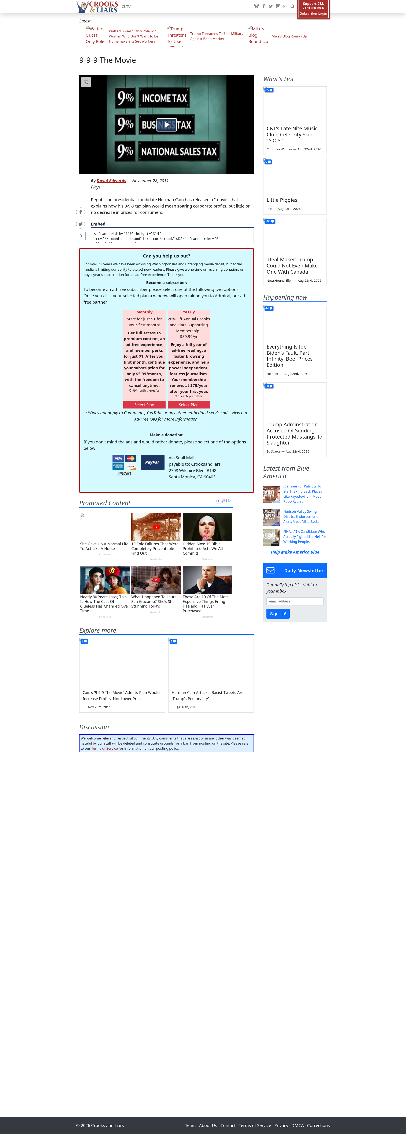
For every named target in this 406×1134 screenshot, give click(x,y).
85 (267, 90)
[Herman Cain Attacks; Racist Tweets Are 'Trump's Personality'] (211, 662)
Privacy (281, 1125)
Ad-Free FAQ (145, 419)
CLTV (126, 6)
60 (267, 386)
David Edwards (111, 180)
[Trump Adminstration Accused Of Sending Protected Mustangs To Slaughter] (294, 400)
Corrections (318, 1125)
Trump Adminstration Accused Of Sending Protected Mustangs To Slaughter (294, 433)
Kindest (124, 473)
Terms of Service (104, 748)
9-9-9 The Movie (107, 60)
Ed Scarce (273, 451)
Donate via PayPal (153, 462)
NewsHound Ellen (279, 280)
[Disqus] (166, 923)
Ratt (269, 208)
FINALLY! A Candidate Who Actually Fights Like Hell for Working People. (304, 536)
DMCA (297, 1125)
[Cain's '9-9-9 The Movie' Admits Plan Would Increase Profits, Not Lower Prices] (122, 662)
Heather (272, 373)
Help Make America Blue (295, 552)
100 (267, 221)
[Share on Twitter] (80, 224)
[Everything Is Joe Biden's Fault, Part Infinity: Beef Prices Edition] (294, 323)
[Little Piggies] (294, 176)
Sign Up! (278, 613)
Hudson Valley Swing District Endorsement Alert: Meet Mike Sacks (301, 516)
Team (190, 1125)
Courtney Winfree (279, 149)
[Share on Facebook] (80, 212)
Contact (228, 1125)
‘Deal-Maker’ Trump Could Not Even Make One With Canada (292, 265)
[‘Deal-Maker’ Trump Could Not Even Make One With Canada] (294, 235)
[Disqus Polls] (166, 810)
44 (267, 308)
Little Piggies (282, 199)
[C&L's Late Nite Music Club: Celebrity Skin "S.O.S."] (294, 104)
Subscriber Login (313, 13)
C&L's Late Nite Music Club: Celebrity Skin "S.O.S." (292, 134)
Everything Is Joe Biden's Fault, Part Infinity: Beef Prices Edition (290, 355)
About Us (208, 1125)
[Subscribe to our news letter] (285, 6)
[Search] (292, 6)
